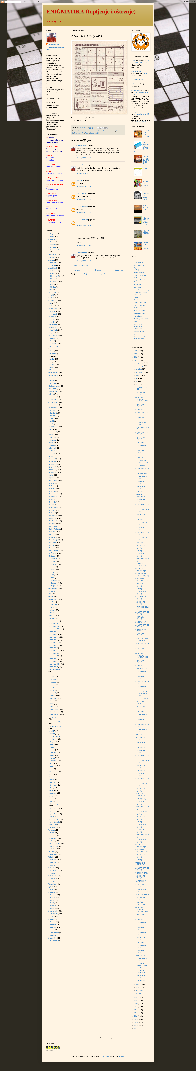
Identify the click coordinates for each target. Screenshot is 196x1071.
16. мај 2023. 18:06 (83, 245)
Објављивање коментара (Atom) (96, 274)
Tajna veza (52, 835)
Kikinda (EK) (52, 426)
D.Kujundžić (52, 325)
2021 (136, 1000)
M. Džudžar (52, 486)
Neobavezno (53, 583)
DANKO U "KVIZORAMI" (141, 565)
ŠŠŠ (49, 798)
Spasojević (52, 793)
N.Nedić (51, 572)
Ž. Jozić (51, 916)
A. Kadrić (51, 236)
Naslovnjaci (52, 580)
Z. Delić (51, 903)
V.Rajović (51, 879)
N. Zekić (51, 569)
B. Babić (51, 273)
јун (137, 381)
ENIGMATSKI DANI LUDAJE (146, 133)
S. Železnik (52, 752)
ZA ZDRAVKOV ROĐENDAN (140, 971)
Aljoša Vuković (82, 193)
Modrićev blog (139, 308)
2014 (136, 1022)
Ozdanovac (52, 599)
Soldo (92, 133)
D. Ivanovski (52, 308)
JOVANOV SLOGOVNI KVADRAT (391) (142, 909)
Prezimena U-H (79, 133)
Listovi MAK (52, 461)
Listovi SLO (52, 467)
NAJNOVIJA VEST (141, 668)
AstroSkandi (52, 268)
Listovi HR (52, 459)
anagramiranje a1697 (141, 114)
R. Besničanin (53, 679)
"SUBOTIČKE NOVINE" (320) (141, 846)
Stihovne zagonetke (55, 804)
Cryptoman (52, 300)
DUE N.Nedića (139, 272)
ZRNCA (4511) (140, 622)
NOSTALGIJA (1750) (140, 766)
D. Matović (52, 316)
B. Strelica (52, 287)
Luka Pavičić (52, 480)
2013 (136, 1025)
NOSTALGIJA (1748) (140, 818)
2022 (136, 997)
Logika (50, 475)
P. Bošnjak (52, 602)
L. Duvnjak (52, 448)
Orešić (50, 596)
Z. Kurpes (51, 922)
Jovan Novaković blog (141, 290)
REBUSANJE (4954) (140, 803)
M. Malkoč (52, 488)
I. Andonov (52, 383)
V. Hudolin (52, 862)
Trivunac (51, 852)
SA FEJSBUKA (140, 465)
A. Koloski (51, 239)
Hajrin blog (137, 284)
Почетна (97, 270)
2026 (136, 351)
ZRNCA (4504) (140, 860)
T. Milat (51, 833)
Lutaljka (136, 297)
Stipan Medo (53, 814)
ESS (49, 362)
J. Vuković (52, 405)
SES (49, 769)
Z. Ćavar (51, 900)
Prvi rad (51, 674)
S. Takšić (51, 750)
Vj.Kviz (97, 133)
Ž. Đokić (51, 908)
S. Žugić (51, 755)
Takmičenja (52, 838)
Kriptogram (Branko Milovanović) (141, 293)
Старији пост (119, 270)
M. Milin (51, 499)
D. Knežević (52, 314)
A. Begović (52, 234)
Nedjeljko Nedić (137, 79)
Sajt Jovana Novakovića (138, 325)
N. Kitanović (52, 559)
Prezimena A (53, 621)
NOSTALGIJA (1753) (140, 661)
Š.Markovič (52, 761)
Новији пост (76, 270)
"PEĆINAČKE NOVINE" (140, 864)
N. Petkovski (52, 564)
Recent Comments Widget (143, 121)
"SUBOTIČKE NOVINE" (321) (141, 570)
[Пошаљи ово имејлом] (98, 128)
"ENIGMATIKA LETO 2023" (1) (141, 461)
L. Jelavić (51, 451)
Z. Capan (51, 897)
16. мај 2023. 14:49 (83, 158)
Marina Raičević (54, 529)
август (138, 375)
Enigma (51, 351)
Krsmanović (52, 432)
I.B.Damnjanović (54, 386)
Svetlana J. (52, 827)
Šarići (50, 763)
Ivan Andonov (138, 287)
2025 (136, 354)
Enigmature (52, 354)
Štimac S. (51, 811)
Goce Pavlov (53, 372)
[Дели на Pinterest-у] (107, 128)
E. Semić (51, 341)
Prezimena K (53, 640)
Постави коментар (81, 265)
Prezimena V (53, 667)
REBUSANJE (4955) (140, 774)
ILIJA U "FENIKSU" (142, 698)
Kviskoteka (52, 437)
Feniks (50, 367)
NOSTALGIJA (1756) (140, 547)
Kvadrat (105, 131)
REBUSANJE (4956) (140, 751)
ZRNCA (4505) (140, 822)
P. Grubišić (52, 607)
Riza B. (136, 321)
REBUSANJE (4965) (140, 451)
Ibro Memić (52, 389)
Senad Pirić (52, 766)
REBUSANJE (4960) (140, 603)
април (138, 984)
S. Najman (52, 742)
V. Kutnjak (52, 865)
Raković (51, 701)
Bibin (50, 289)
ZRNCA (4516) (140, 442)
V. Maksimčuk (53, 870)
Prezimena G (53, 634)
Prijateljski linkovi (54, 669)
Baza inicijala (138, 262)
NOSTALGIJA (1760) (140, 405)
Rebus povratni (53, 714)
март (138, 987)
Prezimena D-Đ (53, 629)
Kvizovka (51, 445)
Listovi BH (52, 456)
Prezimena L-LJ (54, 642)
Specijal (51, 796)
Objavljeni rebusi (139, 313)
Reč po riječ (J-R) (54, 722)
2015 (136, 1019)
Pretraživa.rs (138, 316)
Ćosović (51, 298)
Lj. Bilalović (52, 472)
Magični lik (52, 524)
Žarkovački (52, 938)
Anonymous (135, 90)
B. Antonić (52, 271)
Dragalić (51, 333)
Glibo (50, 370)
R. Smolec (52, 690)
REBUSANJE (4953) (140, 831)
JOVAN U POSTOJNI (146, 233)
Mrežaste (51, 556)
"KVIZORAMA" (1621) (140, 738)
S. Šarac (51, 747)
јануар (138, 993)
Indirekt (90, 131)
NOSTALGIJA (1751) (140, 743)
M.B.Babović (52, 515)
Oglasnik (51, 591)
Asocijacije (52, 265)
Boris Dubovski (139, 265)
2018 (136, 1010)
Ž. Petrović (52, 924)
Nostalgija (112, 131)
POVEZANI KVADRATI (140, 495)
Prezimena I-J (53, 637)
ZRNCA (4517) (140, 409)
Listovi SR (52, 470)
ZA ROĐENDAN (141, 473)
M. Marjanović (53, 494)
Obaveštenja (53, 588)
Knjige (50, 429)
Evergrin (51, 364)
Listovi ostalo (53, 464)
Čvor (50, 303)
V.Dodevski (52, 876)
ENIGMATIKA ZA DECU (141, 388)
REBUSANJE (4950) (140, 951)
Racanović (52, 693)
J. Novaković (53, 402)
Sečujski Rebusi (139, 331)
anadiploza (52, 254)
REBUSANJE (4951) (140, 928)
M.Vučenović (53, 521)
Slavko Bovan (81, 145)
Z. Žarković (52, 935)
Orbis (50, 594)
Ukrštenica (52, 854)
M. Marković (52, 497)
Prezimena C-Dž (54, 626)
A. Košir (51, 242)
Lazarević (51, 453)
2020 (136, 1004)
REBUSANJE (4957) (140, 720)
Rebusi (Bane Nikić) (141, 319)
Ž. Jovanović (53, 914)
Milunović (51, 548)
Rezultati (51, 734)
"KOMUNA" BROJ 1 (142, 873)
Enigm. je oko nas (54, 346)
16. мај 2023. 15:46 (83, 186)
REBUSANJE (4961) (140, 555)
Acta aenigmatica (54, 250)
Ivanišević (51, 397)
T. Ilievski (51, 830)
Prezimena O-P (53, 650)
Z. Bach (51, 889)
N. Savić (51, 567)
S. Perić (51, 744)
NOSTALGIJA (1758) (140, 487)
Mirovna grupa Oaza (141, 302)
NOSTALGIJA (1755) (140, 585)
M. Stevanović (53, 507)
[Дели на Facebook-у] (105, 128)
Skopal (50, 774)
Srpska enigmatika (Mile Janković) (140, 338)
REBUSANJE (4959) (140, 634)
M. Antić (51, 483)
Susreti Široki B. (54, 822)
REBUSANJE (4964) (140, 482)
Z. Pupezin (52, 927)
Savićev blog (138, 329)
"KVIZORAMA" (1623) (140, 393)
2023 (136, 360)
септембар (140, 372)
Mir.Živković (52, 553)
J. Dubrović (52, 399)
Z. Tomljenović (53, 933)
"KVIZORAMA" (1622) (140, 598)
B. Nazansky (52, 281)
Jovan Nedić (98, 131)
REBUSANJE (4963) (140, 500)
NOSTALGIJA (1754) (140, 618)
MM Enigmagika (139, 305)
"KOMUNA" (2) (140, 630)
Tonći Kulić (52, 849)
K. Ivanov (51, 410)
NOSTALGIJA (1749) (140, 790)
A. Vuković (52, 244)
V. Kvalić (51, 868)
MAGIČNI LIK (140, 734)
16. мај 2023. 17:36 (83, 199)
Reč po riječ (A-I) (54, 717)
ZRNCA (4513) (140, 551)
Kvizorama (52, 440)
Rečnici (51, 731)
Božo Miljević (53, 292)
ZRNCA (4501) (140, 980)
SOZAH (51, 790)
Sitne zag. (52, 771)
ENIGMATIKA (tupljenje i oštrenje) (91, 11)
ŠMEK (136, 334)
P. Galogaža (52, 605)
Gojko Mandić (53, 375)
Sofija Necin (52, 785)
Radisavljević (53, 698)
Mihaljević (51, 537)
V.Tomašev (52, 881)
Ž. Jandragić (52, 911)
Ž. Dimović (52, 906)
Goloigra (51, 378)
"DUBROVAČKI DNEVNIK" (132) (142, 890)
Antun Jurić (52, 262)
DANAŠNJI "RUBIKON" (140, 903)
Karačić (51, 421)
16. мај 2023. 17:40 (83, 226)
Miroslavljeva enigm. (141, 300)
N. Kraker (51, 561)
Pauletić (51, 613)
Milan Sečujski (53, 540)
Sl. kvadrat (52, 777)
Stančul (51, 801)
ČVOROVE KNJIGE (142, 894)
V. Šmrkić (51, 873)
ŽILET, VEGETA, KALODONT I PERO (141, 693)
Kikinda (51, 424)
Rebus (87, 133)
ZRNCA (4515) (140, 491)
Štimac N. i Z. (53, 808)
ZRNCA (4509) (140, 711)
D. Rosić (51, 322)
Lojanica (51, 478)
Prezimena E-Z (53, 632)
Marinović (51, 532)
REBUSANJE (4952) (140, 877)
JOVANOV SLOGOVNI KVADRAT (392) (142, 655)
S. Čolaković (52, 739)
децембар (140, 363)
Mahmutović (52, 526)
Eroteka (51, 359)
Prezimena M (53, 645)
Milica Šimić (52, 542)
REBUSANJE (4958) (140, 677)
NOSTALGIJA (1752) (140, 707)
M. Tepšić (51, 510)
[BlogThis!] (100, 128)
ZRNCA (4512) (140, 589)
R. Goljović (52, 682)
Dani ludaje (52, 327)
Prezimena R (53, 653)
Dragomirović (53, 335)
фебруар (139, 990)
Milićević (51, 545)
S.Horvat (51, 758)
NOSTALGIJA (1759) (140, 438)
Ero (86, 131)
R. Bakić (51, 677)
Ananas (51, 260)
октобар (139, 369)
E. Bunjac (51, 338)
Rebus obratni (53, 712)
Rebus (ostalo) (53, 709)
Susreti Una (52, 825)
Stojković (51, 816)
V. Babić (51, 857)
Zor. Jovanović (53, 941)
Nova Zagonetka (139, 311)
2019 (136, 1007)
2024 (136, 357)
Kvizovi (50, 443)
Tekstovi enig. (53, 846)
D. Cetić (51, 306)
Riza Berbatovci (54, 736)
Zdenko (79, 180)
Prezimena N (53, 648)
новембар (140, 366)
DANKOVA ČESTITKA (140, 795)
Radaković (52, 695)
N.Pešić (51, 575)
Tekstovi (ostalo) (54, 843)
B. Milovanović (53, 276)
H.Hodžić (51, 380)
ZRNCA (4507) (140, 747)
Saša (133, 60)
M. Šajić (51, 505)
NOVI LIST (139, 543)
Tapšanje (51, 841)
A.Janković (52, 247)
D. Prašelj (51, 319)
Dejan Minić (52, 330)
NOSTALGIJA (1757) (140, 515)
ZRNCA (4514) (140, 519)
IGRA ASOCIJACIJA (146, 208)
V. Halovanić (52, 860)
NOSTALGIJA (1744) (140, 976)
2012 (136, 1028)
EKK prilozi (52, 343)
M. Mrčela (52, 502)
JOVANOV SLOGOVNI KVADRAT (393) (142, 399)
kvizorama (135, 84)
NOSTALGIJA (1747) (140, 856)
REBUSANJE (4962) (140, 528)
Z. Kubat (51, 919)
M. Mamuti (52, 491)
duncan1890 (104, 1056)
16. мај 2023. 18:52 (83, 261)
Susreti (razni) (53, 819)
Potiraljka (51, 618)
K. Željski (51, 418)
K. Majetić (51, 416)
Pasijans (51, 610)
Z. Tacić (51, 930)
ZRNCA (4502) (140, 942)
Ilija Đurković (53, 391)
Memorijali (52, 534)
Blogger (121, 1056)
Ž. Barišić (51, 892)
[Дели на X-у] (103, 128)
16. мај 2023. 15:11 (83, 173)
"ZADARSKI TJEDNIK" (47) (141, 580)
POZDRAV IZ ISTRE (140, 702)
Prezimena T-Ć (53, 661)
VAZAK (136, 341)
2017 (136, 1013)
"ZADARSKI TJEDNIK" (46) (141, 851)
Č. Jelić (51, 295)
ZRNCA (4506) (140, 770)
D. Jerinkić (52, 311)
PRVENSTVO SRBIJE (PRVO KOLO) (141, 965)
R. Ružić (51, 687)
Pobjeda (51, 615)
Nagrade (51, 578)
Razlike (51, 704)
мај (137, 384)
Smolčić (51, 779)
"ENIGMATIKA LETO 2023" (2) (141, 423)
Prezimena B (53, 623)
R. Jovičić (51, 685)
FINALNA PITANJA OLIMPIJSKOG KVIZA (146, 160)
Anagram (81, 131)
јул (137, 378)
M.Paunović (52, 518)
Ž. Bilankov (52, 895)
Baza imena (138, 260)
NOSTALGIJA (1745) (140, 938)
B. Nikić (51, 284)
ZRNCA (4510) (140, 665)
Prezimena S (53, 656)
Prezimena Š (53, 659)
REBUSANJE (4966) (140, 418)
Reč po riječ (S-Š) (54, 726)
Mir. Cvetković (53, 551)
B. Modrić (51, 279)
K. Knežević (52, 413)
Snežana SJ (52, 782)
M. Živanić (52, 513)
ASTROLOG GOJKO (139, 456)
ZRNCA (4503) (140, 919)
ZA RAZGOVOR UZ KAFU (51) (142, 639)
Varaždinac (52, 884)
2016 (136, 1016)
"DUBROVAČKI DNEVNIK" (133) (142, 575)
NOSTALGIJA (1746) (140, 915)
